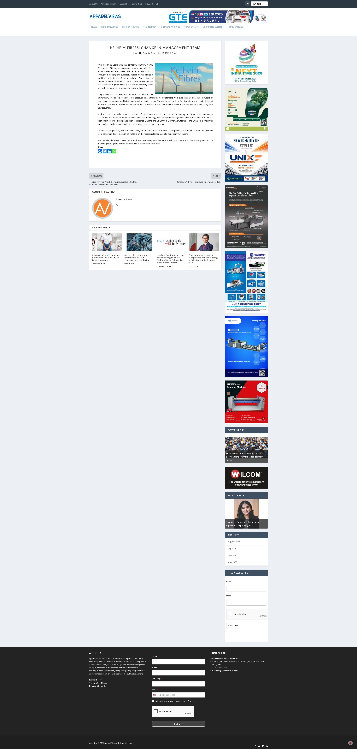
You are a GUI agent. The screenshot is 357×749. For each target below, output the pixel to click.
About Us (93, 4)
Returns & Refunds (97, 686)
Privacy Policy (95, 680)
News (94, 27)
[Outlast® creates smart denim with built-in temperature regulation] (139, 242)
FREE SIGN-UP (151, 4)
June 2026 (232, 555)
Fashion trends (130, 27)
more (140, 674)
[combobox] (155, 694)
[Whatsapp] (114, 151)
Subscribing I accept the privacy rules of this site (175, 701)
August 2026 (234, 541)
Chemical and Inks (170, 27)
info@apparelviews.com (227, 670)
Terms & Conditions (98, 683)
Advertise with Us (109, 4)
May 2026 (232, 562)
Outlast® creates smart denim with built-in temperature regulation (136, 257)
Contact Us (137, 4)
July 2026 (232, 548)
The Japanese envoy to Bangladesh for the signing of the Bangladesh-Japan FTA (203, 259)
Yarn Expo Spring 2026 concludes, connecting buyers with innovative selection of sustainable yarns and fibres (264, 456)
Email (228, 596)
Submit (178, 723)
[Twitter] (105, 151)
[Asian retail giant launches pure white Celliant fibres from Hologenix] (107, 242)
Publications (236, 27)
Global (174, 53)
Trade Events (191, 27)
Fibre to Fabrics (109, 27)
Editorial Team (149, 53)
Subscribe (124, 4)
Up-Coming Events (212, 27)
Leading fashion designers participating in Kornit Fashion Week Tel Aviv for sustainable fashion (170, 259)
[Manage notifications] (350, 743)
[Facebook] (100, 151)
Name (228, 581)
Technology (149, 27)
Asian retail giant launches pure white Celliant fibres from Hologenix (106, 257)
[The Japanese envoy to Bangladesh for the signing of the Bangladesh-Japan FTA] (204, 242)
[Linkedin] (109, 151)
